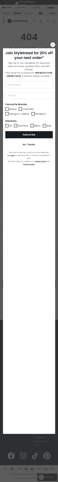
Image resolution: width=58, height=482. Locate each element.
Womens (23, 125)
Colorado (28, 109)
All (10, 125)
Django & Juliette (19, 114)
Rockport (40, 114)
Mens (37, 125)
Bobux (12, 109)
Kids (49, 125)
